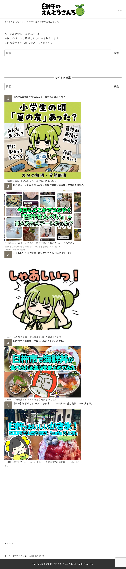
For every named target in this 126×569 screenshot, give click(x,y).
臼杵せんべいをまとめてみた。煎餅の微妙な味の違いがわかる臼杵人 (48, 184)
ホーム (7, 555)
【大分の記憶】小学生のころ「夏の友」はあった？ (39, 96)
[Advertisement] (63, 507)
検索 (116, 53)
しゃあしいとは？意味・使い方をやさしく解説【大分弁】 (42, 252)
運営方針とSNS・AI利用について (28, 555)
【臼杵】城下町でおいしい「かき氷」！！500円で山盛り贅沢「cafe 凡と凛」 (53, 403)
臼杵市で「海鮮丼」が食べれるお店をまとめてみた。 (40, 340)
